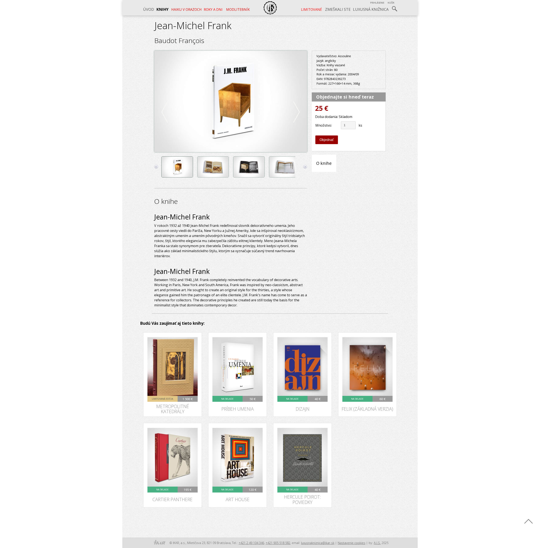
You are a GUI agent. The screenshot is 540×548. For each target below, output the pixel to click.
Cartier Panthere (173, 499)
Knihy (162, 9)
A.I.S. (377, 543)
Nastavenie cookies (351, 543)
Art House (238, 499)
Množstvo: (323, 125)
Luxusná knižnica (371, 9)
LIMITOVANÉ (312, 9)
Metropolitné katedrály (172, 409)
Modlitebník (236, 9)
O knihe (324, 163)
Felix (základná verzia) (367, 409)
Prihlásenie (377, 2)
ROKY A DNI (213, 9)
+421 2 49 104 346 (251, 543)
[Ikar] (159, 542)
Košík (391, 2)
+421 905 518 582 (278, 543)
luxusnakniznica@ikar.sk (317, 543)
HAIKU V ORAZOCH (186, 9)
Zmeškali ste (338, 9)
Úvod (148, 9)
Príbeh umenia (237, 409)
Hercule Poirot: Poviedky (302, 499)
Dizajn (302, 409)
